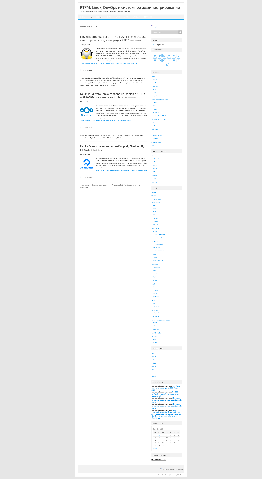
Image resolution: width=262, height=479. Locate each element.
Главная (82, 17)
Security (153, 300)
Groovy (153, 366)
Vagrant (155, 218)
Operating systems (90, 80)
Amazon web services (91, 185)
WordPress (156, 329)
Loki (155, 273)
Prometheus (156, 267)
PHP (91, 85)
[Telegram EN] (160, 56)
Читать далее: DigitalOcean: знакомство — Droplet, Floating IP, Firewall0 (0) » (121, 170)
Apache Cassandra (158, 251)
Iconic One (161, 475)
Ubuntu (155, 168)
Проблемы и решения (136, 80)
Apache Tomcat (157, 238)
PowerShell (154, 376)
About (126, 17)
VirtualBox (156, 221)
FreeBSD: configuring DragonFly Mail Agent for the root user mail (165, 394)
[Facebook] (164, 60)
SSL (117, 85)
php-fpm (96, 85)
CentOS (155, 165)
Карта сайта (136, 17)
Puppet (155, 109)
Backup (87, 83)
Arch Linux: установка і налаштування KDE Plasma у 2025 (165, 388)
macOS (153, 179)
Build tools (154, 129)
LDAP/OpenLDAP (158, 260)
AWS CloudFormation (159, 115)
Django (155, 322)
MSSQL (155, 257)
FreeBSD (154, 175)
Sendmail (104, 80)
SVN (154, 125)
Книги (109, 17)
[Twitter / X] (169, 60)
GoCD (154, 92)
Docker (155, 211)
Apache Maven (157, 135)
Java (152, 373)
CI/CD (153, 77)
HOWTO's (122, 78)
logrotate (123, 83)
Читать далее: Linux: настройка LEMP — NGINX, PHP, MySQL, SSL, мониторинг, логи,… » (108, 63)
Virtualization (116, 80)
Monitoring (132, 78)
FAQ (90, 17)
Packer (155, 132)
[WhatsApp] (164, 56)
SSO (154, 303)
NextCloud (113, 138)
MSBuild (155, 138)
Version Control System (158, 119)
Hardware (154, 336)
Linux (117, 83)
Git (153, 122)
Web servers (124, 80)
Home (153, 45)
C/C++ (153, 360)
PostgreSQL (156, 247)
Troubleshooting (156, 199)
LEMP (105, 83)
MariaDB (135, 83)
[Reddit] (178, 60)
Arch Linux (156, 158)
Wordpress (180, 475)
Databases (88, 78)
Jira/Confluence (156, 142)
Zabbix (155, 280)
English (155, 342)
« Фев (155, 448)
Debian (94, 78)
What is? (153, 196)
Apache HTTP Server (159, 234)
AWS (138, 185)
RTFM (98, 80)
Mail (127, 78)
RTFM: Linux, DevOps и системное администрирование (130, 7)
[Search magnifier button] (180, 32)
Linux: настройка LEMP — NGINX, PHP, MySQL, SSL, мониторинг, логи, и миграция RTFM (113, 38)
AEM (154, 326)
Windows (154, 182)
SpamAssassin (157, 296)
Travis (154, 89)
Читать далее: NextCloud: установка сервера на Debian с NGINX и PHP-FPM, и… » (106, 120)
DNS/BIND (156, 313)
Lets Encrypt (111, 83)
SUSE (154, 172)
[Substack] (155, 60)
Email (100, 83)
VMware (155, 224)
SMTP (113, 85)
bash (152, 353)
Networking (155, 310)
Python (153, 356)
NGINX (82, 80)
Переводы (99, 17)
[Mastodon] (178, 56)
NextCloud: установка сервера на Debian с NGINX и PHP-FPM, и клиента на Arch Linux (112, 95)
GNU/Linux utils (114, 78)
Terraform (156, 112)
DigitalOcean (101, 78)
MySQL (82, 85)
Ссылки (117, 17)
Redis (154, 254)
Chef (154, 106)
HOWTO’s (154, 192)
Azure (154, 208)
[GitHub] (160, 60)
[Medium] (174, 56)
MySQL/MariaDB (141, 78)
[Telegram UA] (155, 56)
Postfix (155, 293)
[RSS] (167, 65)
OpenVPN (156, 316)
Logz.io (129, 83)
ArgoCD (155, 96)
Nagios (155, 277)
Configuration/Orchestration (160, 100)
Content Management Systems (160, 320)
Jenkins (155, 79)
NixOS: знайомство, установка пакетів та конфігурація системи (166, 400)
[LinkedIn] (174, 60)
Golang (153, 363)
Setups (109, 80)
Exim (107, 78)
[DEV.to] (169, 56)
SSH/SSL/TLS (156, 306)
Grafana (155, 270)
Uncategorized (118, 185)
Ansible (155, 102)
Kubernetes (156, 215)
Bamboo (155, 83)
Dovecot (155, 290)
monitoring (142, 83)
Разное (153, 339)
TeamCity (155, 86)
